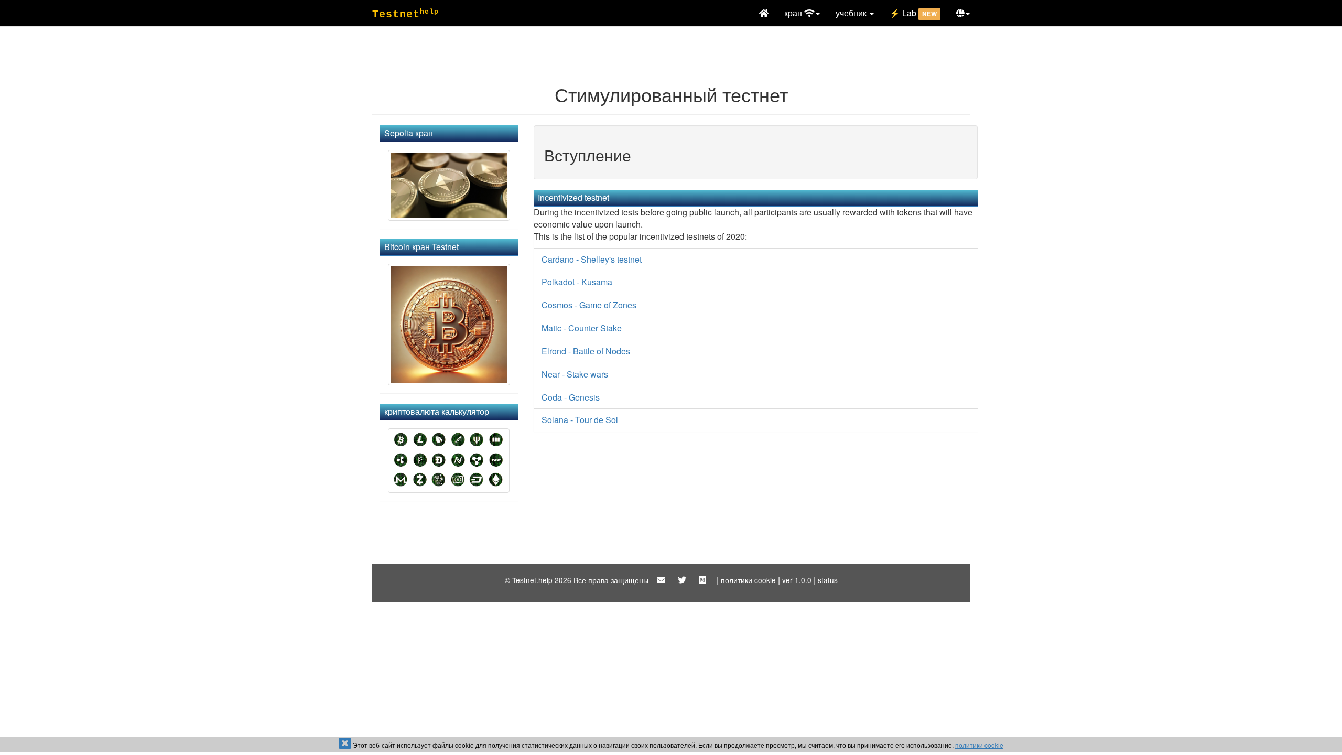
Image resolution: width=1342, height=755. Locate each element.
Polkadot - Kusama (577, 282)
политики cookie (979, 744)
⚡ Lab (913, 13)
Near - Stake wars (575, 374)
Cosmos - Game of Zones (589, 305)
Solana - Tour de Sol (580, 420)
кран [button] (794, 13)
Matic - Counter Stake (582, 328)
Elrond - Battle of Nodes (586, 351)
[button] (963, 13)
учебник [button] (852, 13)
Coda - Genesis (571, 397)
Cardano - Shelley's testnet (592, 259)
